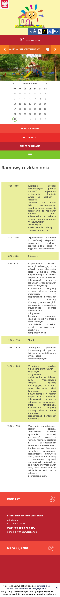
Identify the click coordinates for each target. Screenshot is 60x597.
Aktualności (30, 137)
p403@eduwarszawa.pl (26, 531)
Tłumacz (56, 31)
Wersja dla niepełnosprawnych (50, 31)
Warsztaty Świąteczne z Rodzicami (28, 49)
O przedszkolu (30, 128)
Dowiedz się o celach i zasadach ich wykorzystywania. (29, 587)
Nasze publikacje (30, 146)
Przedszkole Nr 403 (30, 17)
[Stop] (57, 77)
